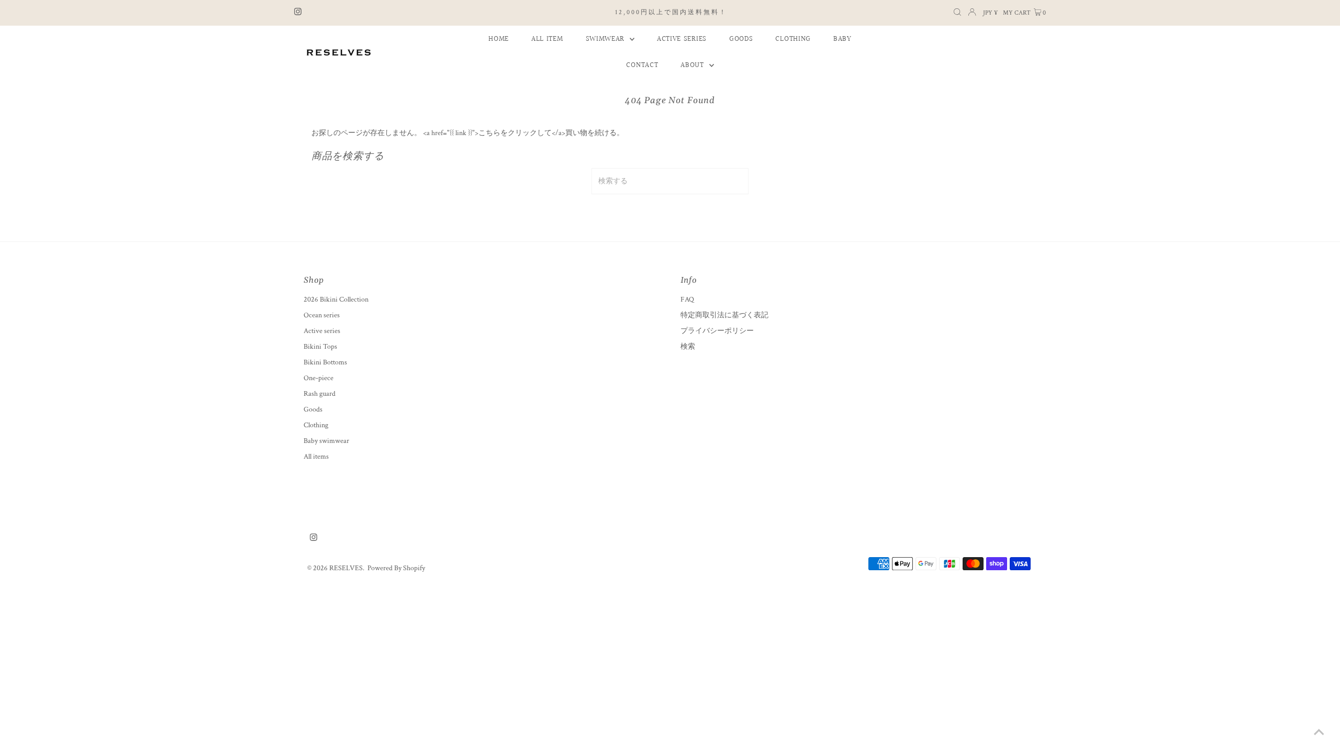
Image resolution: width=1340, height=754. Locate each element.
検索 (687, 346)
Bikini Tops (320, 346)
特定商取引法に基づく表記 (724, 315)
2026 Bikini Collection (336, 299)
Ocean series (322, 315)
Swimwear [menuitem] (606, 39)
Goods (313, 409)
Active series (322, 331)
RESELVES (346, 568)
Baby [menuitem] (842, 39)
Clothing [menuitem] (793, 39)
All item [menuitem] (547, 39)
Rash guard (320, 393)
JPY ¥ (990, 13)
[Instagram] (298, 13)
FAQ (687, 299)
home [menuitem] (498, 39)
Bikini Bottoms (325, 362)
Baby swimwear (326, 441)
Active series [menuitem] (682, 39)
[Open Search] (957, 13)
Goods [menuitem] (741, 39)
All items (316, 456)
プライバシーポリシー (717, 331)
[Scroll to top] (1319, 733)
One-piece (318, 378)
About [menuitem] (693, 65)
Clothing (316, 425)
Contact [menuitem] (642, 65)
